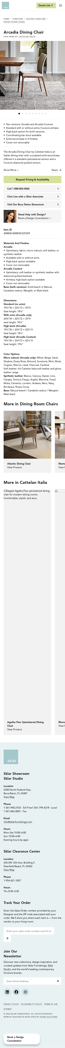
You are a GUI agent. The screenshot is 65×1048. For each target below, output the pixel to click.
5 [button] (32, 113)
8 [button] (42, 113)
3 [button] (26, 113)
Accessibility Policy (31, 1004)
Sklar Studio (13, 778)
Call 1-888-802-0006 (18, 189)
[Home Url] (11, 757)
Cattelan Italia (27, 37)
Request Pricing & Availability (32, 180)
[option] (27, 442)
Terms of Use (51, 1004)
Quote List (45, 5)
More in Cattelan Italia (25, 483)
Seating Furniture (36, 19)
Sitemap (8, 1009)
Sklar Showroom (16, 774)
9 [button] (46, 113)
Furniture (18, 19)
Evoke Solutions (48, 1017)
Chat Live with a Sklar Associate (25, 197)
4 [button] (29, 113)
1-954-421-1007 (12, 881)
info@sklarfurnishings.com (18, 822)
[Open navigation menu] (60, 5)
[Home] (5, 5)
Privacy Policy (11, 1004)
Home (6, 19)
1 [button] (19, 113)
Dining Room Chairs (14, 22)
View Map (9, 797)
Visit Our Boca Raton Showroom (25, 204)
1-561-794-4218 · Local (44, 808)
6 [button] (36, 113)
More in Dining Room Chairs (31, 404)
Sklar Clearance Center (22, 851)
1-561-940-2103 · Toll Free (18, 808)
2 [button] (22, 113)
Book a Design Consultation (15, 1039)
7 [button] (39, 113)
